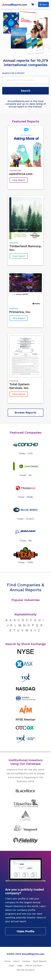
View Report (18, 180)
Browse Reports (25, 412)
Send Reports (40, 961)
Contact (26, 961)
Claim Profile (25, 931)
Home (7, 961)
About (16, 961)
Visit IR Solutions (33, 965)
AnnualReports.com (33, 954)
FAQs (11, 965)
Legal (19, 965)
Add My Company (25, 970)
